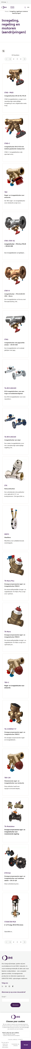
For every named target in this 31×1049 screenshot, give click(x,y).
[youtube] (6, 986)
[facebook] (12, 986)
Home (6, 11)
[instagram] (9, 986)
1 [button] (10, 59)
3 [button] (17, 59)
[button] (6, 59)
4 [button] (20, 59)
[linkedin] (2, 986)
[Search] (25, 7)
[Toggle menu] (28, 7)
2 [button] (13, 59)
